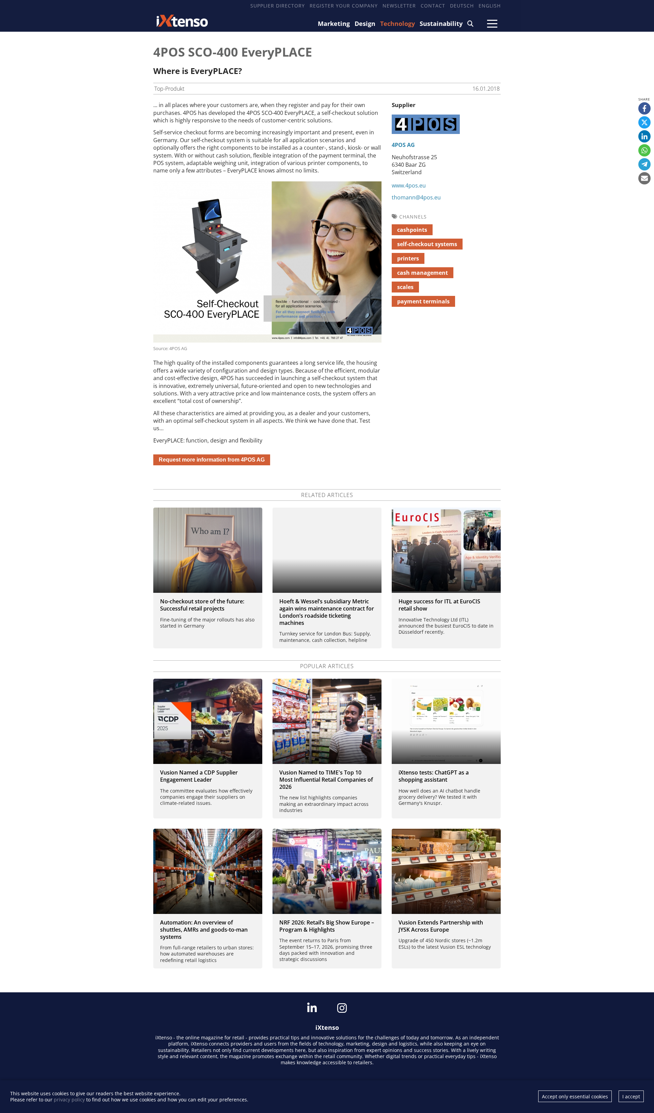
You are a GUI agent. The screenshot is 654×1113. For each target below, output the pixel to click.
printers (408, 258)
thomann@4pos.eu (416, 197)
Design (365, 23)
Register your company (344, 5)
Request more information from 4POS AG (212, 460)
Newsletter (399, 5)
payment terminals (423, 301)
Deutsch (462, 5)
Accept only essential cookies (575, 1096)
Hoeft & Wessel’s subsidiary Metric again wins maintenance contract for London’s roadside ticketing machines (326, 612)
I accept (631, 1096)
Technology (397, 23)
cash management (422, 272)
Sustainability (441, 23)
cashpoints (412, 230)
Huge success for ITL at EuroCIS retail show (439, 605)
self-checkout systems (427, 244)
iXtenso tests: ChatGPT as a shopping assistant (434, 776)
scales (405, 287)
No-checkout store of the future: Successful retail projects (202, 605)
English (490, 5)
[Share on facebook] (644, 108)
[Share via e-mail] (644, 178)
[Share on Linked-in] (644, 136)
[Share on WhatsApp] (644, 150)
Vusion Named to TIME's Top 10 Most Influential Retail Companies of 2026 (326, 780)
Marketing (334, 23)
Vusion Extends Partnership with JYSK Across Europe (441, 926)
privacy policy (69, 1099)
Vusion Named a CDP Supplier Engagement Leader (199, 776)
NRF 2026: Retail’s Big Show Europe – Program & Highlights (326, 926)
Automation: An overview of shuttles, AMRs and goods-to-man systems (204, 930)
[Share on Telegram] (644, 164)
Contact (433, 5)
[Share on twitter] (644, 122)
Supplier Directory (277, 5)
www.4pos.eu (409, 185)
